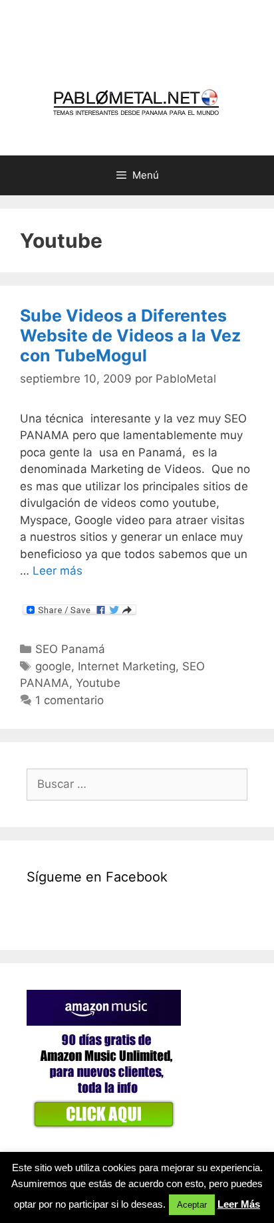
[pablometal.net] (137, 102)
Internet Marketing (127, 666)
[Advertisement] (150, 43)
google (53, 666)
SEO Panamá (70, 649)
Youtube (98, 683)
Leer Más (238, 1204)
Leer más (57, 570)
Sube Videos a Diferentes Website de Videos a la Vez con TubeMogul (130, 335)
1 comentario (69, 700)
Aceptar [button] (192, 1205)
